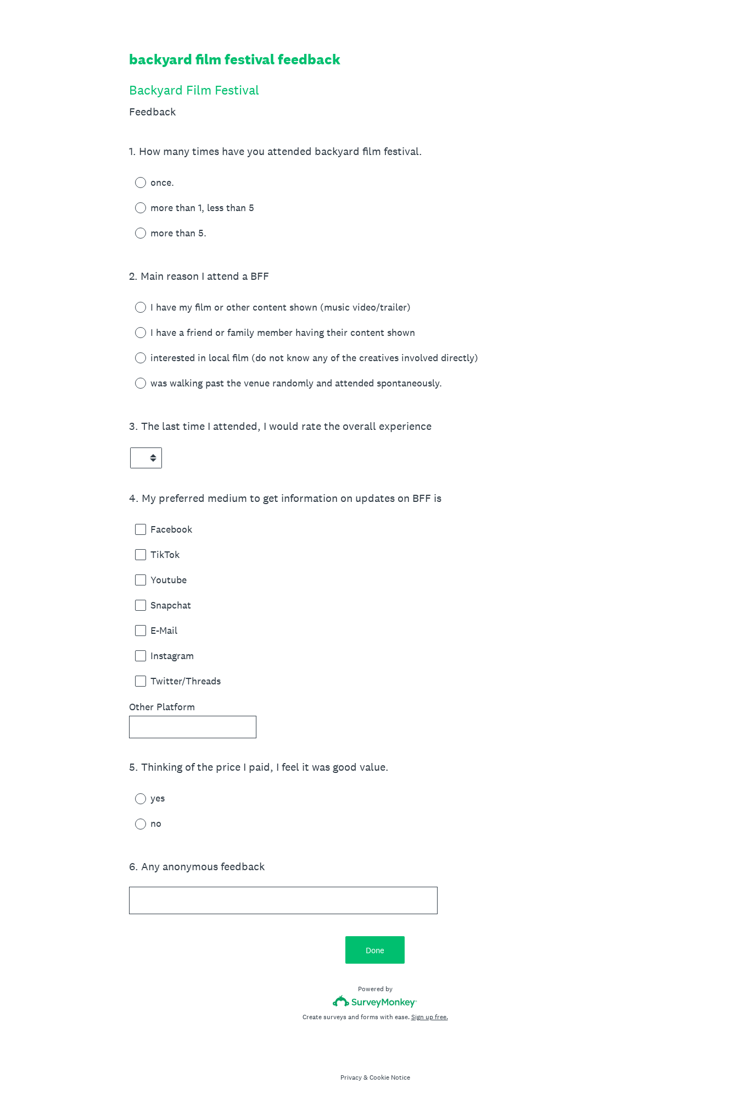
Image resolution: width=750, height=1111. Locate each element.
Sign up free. (429, 1017)
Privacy (351, 1077)
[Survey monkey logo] (375, 1001)
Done (375, 950)
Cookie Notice (390, 1077)
